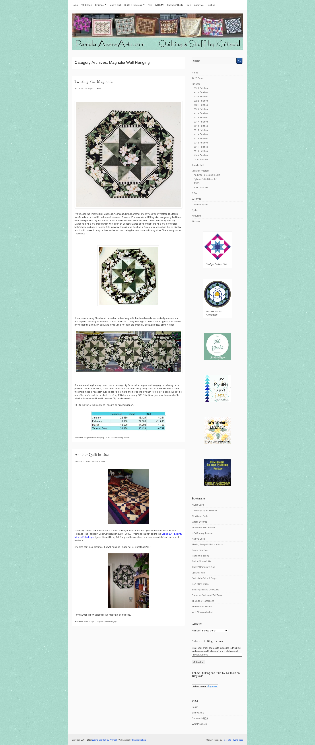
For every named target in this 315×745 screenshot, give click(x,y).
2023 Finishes (201, 96)
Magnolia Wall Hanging (94, 437)
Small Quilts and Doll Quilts (205, 589)
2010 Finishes (201, 150)
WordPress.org (199, 723)
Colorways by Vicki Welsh (204, 510)
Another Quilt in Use (92, 454)
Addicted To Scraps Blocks (207, 174)
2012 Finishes (201, 142)
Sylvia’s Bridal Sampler (205, 178)
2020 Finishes (201, 108)
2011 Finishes (201, 146)
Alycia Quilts (198, 504)
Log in (195, 706)
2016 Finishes (201, 125)
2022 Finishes (201, 100)
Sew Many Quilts (200, 583)
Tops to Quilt (115, 4)
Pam (99, 88)
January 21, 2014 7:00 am (86, 461)
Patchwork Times (200, 555)
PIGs (149, 4)
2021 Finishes (201, 104)
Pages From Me (200, 549)
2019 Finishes (201, 113)
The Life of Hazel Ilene (203, 600)
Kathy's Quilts (198, 538)
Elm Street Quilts (200, 516)
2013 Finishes (201, 138)
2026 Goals (86, 4)
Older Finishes (201, 159)
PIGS (107, 437)
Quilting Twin (198, 572)
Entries (198, 712)
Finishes (99, 4)
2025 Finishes (201, 88)
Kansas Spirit (90, 621)
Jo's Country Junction (202, 532)
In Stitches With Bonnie (203, 527)
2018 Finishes (201, 117)
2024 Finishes (201, 92)
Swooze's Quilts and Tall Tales (207, 595)
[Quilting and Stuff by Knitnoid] (157, 49)
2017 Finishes (201, 121)
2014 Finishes (201, 134)
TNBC (196, 183)
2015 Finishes (201, 129)
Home (75, 4)
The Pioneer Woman (202, 606)
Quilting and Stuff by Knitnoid (104, 739)
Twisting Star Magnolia (93, 81)
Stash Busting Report (120, 437)
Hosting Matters (139, 739)
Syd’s (188, 4)
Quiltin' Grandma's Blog (203, 566)
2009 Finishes (201, 155)
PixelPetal (227, 739)
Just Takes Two (201, 187)
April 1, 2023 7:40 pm (84, 88)
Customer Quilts (175, 4)
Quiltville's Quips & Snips (204, 578)
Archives (196, 630)
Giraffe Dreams (199, 521)
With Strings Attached (202, 612)
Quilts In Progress (133, 4)
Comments (200, 718)
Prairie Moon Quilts (201, 561)
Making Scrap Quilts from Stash (207, 544)
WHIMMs (159, 4)
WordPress (238, 739)
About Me (199, 4)
